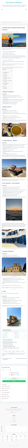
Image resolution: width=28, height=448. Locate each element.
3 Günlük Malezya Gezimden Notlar (7, 342)
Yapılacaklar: (5, 73)
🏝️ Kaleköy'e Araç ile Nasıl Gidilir (5, 386)
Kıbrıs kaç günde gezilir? (17, 354)
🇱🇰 (2, 436)
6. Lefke (4, 86)
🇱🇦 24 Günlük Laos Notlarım (5, 398)
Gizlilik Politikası (14, 420)
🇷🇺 (20, 436)
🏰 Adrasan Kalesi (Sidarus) (5, 394)
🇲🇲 (11, 436)
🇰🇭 (7, 436)
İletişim (14, 418)
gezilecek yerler (6, 22)
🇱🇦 (16, 436)
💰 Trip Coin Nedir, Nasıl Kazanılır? (6, 392)
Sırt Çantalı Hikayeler (14, 2)
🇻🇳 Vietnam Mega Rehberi (5, 390)
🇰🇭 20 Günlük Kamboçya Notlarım (6, 396)
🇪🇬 (25, 436)
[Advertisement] (14, 16)
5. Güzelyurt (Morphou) (6, 83)
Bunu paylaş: (5, 88)
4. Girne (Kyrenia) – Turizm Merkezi (7, 80)
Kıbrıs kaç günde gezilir (10, 354)
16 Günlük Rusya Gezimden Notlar (20, 358)
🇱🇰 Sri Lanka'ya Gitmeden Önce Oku (6, 388)
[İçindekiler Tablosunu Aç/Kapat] (11, 71)
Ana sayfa (2, 22)
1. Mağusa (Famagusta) (6, 72)
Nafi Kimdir (14, 417)
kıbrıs (9, 22)
